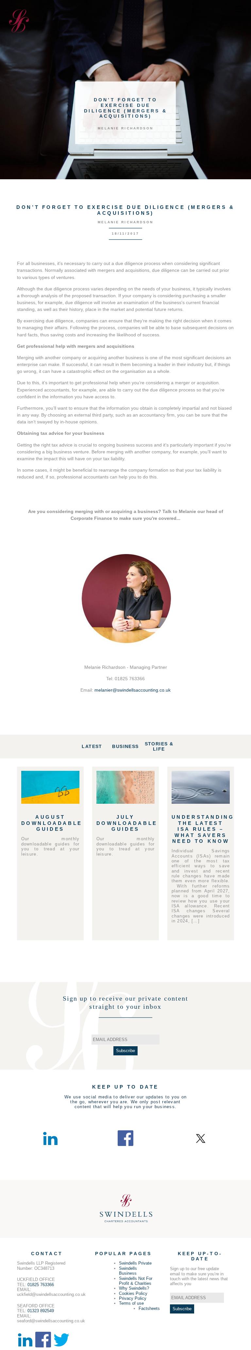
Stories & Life (159, 746)
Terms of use (131, 1303)
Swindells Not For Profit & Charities (135, 1281)
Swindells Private (135, 1263)
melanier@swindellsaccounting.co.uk (132, 690)
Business (125, 746)
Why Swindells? (134, 1288)
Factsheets (149, 1308)
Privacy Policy (132, 1298)
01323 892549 (40, 1310)
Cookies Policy (133, 1293)
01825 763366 (40, 1284)
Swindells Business (128, 1271)
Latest (92, 746)
